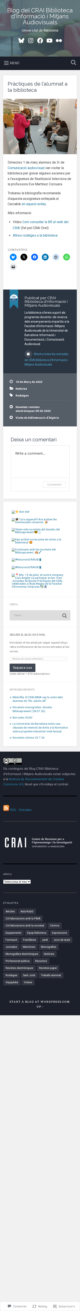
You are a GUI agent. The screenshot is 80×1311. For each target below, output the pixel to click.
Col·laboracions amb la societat (25, 925)
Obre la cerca (72, 63)
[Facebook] (40, 40)
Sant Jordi (29, 975)
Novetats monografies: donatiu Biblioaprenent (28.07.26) (32, 709)
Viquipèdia (12, 982)
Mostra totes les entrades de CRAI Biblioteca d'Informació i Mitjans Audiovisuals (46, 359)
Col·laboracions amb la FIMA (23, 918)
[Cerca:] (40, 615)
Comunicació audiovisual (26, 168)
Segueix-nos (22, 668)
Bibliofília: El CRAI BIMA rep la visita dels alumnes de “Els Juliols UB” (38, 699)
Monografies (48, 946)
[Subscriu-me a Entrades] (6, 810)
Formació (11, 939)
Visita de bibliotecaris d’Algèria (37, 417)
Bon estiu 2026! (22, 717)
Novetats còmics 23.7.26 (29, 737)
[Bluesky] (21, 40)
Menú (14, 63)
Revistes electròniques (19, 968)
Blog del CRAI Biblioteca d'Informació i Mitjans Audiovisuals (40, 16)
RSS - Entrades (21, 810)
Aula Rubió (26, 911)
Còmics (54, 925)
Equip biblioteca (36, 932)
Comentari (54, 484)
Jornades (11, 946)
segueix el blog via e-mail (27, 634)
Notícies (21, 388)
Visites (28, 982)
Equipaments (13, 932)
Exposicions (59, 932)
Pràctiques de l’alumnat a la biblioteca (37, 87)
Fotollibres (29, 939)
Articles (10, 911)
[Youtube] (49, 40)
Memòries (29, 946)
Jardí (45, 939)
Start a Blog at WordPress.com (39, 1001)
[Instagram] (30, 40)
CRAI (16, 228)
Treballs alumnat (51, 975)
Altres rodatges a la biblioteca (35, 235)
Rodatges (22, 395)
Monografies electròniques (22, 954)
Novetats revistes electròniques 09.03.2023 (33, 409)
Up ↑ (40, 1006)
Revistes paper (48, 968)
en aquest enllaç (34, 204)
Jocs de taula (62, 939)
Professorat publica (17, 961)
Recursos (41, 961)
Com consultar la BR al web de (45, 222)
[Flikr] (58, 40)
